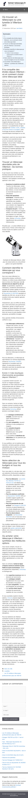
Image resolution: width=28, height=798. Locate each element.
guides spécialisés (16, 528)
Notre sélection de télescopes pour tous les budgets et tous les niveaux (14, 58)
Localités (7, 671)
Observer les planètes (8, 757)
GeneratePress (14, 795)
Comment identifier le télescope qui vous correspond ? (14, 50)
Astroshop (17, 218)
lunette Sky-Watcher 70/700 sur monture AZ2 (15, 480)
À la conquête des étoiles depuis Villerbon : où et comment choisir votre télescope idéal (13, 40)
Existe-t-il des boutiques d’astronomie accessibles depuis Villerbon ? (14, 54)
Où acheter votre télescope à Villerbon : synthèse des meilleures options (13, 63)
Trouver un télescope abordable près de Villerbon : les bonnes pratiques (13, 45)
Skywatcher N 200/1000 (11, 293)
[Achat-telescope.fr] (4, 3)
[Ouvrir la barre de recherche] (24, 9)
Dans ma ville (8, 669)
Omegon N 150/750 (20, 505)
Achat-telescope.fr (17, 3)
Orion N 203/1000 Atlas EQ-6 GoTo (12, 755)
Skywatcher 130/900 (14, 361)
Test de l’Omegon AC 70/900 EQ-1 (12, 760)
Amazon (9, 598)
